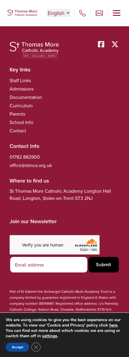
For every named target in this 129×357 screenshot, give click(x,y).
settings (49, 336)
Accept (17, 347)
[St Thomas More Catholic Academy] (22, 13)
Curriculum (21, 105)
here (113, 325)
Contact (18, 130)
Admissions (22, 88)
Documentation (26, 97)
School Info (21, 122)
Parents (17, 114)
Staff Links (20, 80)
